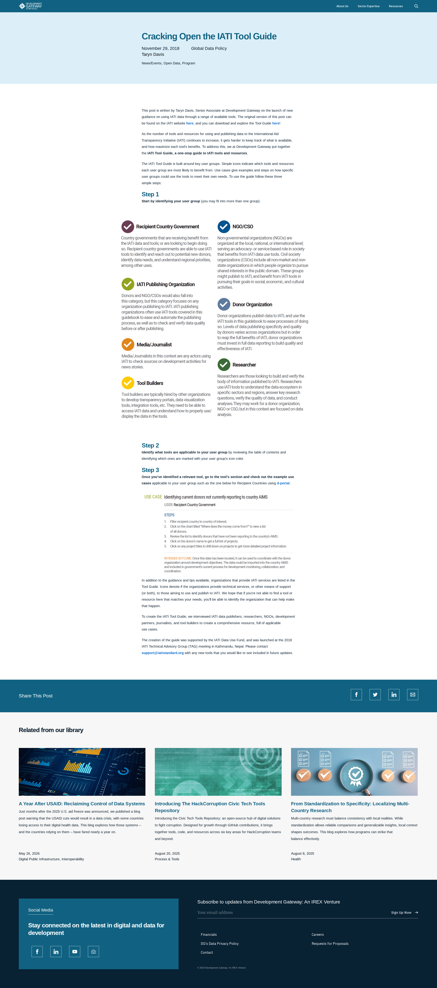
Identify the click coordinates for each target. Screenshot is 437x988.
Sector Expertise (369, 6)
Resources (396, 6)
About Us (342, 6)
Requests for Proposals (330, 943)
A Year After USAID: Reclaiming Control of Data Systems (82, 803)
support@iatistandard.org (163, 653)
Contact (207, 952)
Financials (209, 934)
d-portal (283, 483)
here (189, 123)
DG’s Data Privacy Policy (220, 943)
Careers (318, 934)
